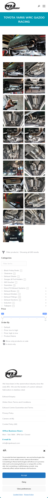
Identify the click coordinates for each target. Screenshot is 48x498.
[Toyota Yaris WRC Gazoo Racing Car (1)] (35, 151)
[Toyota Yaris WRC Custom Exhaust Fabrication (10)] (13, 151)
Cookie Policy (18, 494)
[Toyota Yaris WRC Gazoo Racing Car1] (13, 234)
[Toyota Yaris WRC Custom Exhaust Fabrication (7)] (13, 135)
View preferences (24, 489)
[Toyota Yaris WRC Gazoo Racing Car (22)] (13, 69)
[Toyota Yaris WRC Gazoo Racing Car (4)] (13, 168)
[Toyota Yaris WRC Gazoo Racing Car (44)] (35, 217)
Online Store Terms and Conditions (16, 402)
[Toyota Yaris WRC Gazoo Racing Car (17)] (35, 184)
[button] (44, 451)
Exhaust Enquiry (8, 396)
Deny (24, 482)
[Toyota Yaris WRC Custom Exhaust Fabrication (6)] (35, 119)
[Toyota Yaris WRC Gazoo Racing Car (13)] (13, 184)
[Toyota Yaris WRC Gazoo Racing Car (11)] (35, 168)
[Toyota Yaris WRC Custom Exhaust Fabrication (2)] (35, 86)
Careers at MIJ (8, 419)
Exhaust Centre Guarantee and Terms (17, 408)
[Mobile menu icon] (44, 6)
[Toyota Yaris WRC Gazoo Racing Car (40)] (35, 200)
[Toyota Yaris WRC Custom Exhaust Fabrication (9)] (35, 69)
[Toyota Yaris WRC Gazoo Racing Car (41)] (13, 217)
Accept (24, 475)
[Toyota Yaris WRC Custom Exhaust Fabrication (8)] (35, 135)
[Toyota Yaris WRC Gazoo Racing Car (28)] (13, 200)
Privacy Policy (29, 494)
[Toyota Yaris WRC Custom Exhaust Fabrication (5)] (13, 119)
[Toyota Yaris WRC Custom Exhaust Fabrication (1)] (13, 86)
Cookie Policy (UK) (9, 424)
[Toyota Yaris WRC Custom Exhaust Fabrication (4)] (35, 102)
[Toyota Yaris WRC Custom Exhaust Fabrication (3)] (13, 102)
